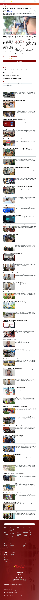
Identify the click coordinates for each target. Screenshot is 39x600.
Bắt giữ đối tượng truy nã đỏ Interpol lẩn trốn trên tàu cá (13, 435)
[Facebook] (18, 575)
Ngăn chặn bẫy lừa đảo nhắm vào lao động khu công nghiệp (14, 100)
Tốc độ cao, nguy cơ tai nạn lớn (9, 310)
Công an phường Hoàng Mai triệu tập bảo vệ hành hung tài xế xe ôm (16, 167)
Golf (29, 545)
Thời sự (5, 527)
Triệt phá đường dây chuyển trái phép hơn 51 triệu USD (13, 349)
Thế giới (18, 527)
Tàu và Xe (6, 540)
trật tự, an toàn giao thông (7, 85)
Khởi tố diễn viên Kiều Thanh (8, 157)
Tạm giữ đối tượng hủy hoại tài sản (9, 339)
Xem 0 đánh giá (19, 61)
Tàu (4, 543)
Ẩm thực (11, 536)
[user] (35, 1)
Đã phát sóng (12, 552)
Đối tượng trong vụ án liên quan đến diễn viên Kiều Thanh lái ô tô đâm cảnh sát (18, 129)
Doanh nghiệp (25, 535)
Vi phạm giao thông (6, 83)
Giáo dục (12, 540)
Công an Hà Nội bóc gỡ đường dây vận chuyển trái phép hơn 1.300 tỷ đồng (17, 416)
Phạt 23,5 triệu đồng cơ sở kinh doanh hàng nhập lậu (13, 492)
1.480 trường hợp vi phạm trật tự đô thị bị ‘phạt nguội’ (13, 473)
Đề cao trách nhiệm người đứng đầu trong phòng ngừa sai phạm (15, 320)
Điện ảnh (5, 557)
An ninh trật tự (5, 6)
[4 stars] (10, 58)
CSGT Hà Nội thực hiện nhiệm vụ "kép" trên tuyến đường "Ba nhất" (16, 176)
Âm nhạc (5, 561)
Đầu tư (30, 530)
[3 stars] (8, 58)
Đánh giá (5, 548)
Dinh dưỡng (24, 543)
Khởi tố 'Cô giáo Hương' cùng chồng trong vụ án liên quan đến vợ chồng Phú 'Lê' (18, 397)
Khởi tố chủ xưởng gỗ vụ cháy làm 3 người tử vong (12, 368)
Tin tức (18, 529)
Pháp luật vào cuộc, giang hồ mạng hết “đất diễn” (12, 502)
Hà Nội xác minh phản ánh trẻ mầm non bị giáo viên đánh (14, 387)
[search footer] (5, 524)
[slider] (19, 31)
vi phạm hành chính (28, 83)
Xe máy (5, 545)
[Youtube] (20, 575)
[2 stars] (6, 58)
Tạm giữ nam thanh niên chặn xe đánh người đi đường (13, 282)
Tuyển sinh (12, 543)
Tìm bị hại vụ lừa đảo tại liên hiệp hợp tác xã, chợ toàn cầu (14, 119)
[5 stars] (12, 58)
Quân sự (18, 530)
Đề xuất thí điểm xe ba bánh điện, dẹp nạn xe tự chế (12, 483)
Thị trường (6, 547)
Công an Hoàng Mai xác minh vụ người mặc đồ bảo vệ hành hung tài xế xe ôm (17, 186)
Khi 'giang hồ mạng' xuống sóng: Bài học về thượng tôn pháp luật (15, 224)
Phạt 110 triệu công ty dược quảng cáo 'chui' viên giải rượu (14, 301)
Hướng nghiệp (12, 545)
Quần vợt (30, 543)
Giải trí (5, 552)
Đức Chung (7, 10)
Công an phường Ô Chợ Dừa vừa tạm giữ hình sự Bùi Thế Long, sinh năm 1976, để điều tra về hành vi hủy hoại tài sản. (25, 342)
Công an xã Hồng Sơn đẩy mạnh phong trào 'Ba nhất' (13, 291)
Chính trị (5, 530)
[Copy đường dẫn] (35, 11)
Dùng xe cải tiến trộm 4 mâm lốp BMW (10, 234)
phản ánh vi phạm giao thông (15, 83)
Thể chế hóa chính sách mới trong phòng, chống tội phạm (13, 425)
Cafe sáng (24, 530)
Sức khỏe (24, 540)
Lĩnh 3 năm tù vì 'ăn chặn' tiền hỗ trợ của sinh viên (12, 253)
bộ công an (22, 83)
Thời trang (6, 559)
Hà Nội (5, 529)
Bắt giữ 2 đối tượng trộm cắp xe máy (10, 330)
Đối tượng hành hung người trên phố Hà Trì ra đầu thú (13, 377)
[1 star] (4, 58)
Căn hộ (30, 532)
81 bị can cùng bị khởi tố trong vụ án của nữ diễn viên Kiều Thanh (15, 148)
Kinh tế (24, 527)
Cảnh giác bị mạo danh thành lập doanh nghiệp (12, 215)
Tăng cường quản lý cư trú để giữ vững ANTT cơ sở (12, 511)
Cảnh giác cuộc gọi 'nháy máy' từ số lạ (10, 196)
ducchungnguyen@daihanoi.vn (8, 11)
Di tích (18, 545)
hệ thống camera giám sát (19, 41)
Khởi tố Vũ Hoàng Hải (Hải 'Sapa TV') (10, 272)
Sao (5, 556)
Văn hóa (18, 540)
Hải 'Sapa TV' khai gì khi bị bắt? (9, 263)
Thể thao (30, 540)
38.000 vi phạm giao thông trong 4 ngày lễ (12, 78)
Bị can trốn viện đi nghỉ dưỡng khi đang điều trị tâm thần (13, 243)
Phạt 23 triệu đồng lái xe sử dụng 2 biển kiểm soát (12, 138)
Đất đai (30, 534)
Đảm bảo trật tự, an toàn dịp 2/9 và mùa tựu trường (12, 454)
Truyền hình (12, 554)
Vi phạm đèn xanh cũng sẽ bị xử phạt (11, 75)
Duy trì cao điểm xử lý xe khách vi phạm (12, 72)
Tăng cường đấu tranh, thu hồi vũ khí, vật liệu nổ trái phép (14, 444)
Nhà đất (30, 527)
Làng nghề (18, 543)
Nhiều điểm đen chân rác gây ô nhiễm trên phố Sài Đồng (13, 90)
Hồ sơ (18, 532)
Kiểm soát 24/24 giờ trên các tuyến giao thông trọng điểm (16, 69)
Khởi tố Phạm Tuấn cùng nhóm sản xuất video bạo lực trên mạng (15, 406)
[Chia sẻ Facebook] (33, 11)
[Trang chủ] (10, 4)
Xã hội (5, 532)
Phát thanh (12, 556)
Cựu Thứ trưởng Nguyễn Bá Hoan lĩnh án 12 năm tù (13, 205)
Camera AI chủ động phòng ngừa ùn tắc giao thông (12, 358)
